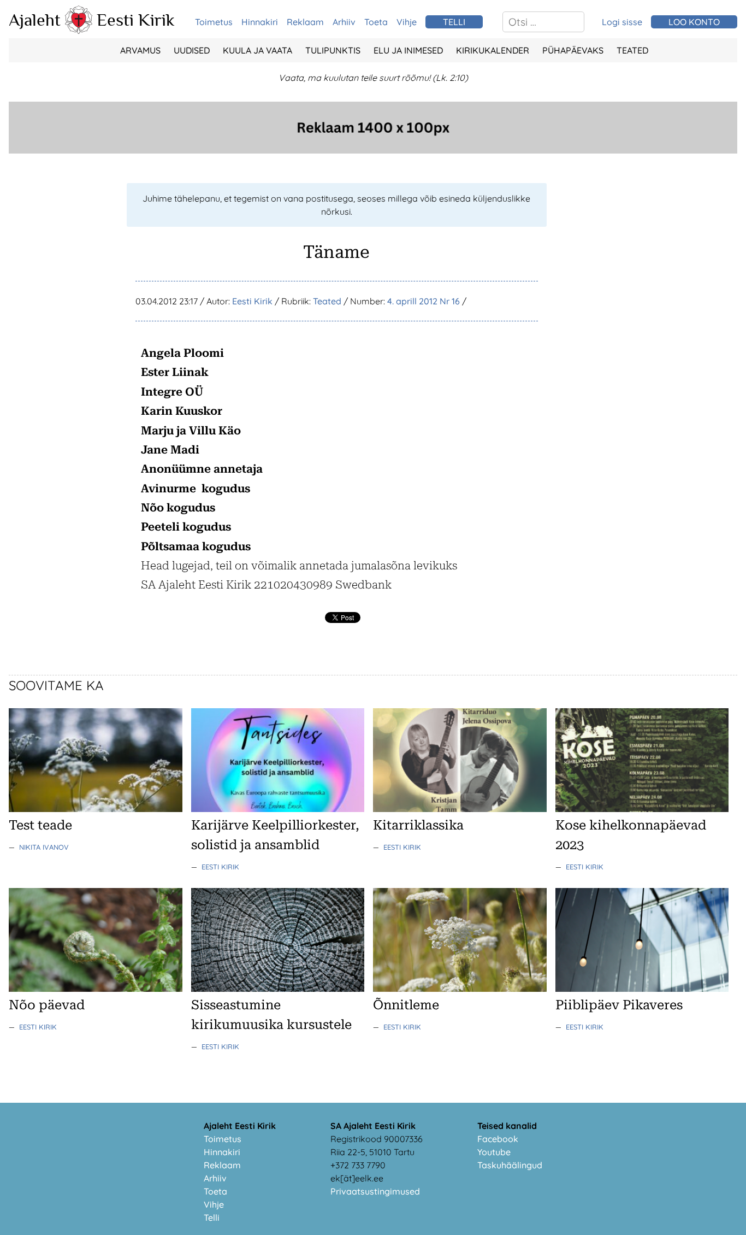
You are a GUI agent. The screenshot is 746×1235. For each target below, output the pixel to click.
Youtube (494, 1151)
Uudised (192, 50)
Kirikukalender (492, 50)
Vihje (406, 21)
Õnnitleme (406, 1005)
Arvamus (140, 50)
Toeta (376, 21)
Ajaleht (35, 20)
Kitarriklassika (418, 825)
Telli (212, 1217)
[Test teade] (95, 808)
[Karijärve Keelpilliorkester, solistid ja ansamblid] (278, 808)
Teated (632, 50)
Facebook (497, 1138)
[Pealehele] (78, 30)
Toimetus (214, 21)
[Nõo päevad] (95, 988)
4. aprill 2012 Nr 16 (423, 301)
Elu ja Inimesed (408, 50)
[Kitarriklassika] (460, 808)
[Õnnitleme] (460, 988)
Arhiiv (344, 21)
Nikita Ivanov (44, 847)
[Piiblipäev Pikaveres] (642, 988)
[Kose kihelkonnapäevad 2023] (642, 808)
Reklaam (305, 21)
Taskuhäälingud (509, 1165)
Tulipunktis (332, 50)
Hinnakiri (259, 21)
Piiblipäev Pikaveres (619, 1005)
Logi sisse (622, 21)
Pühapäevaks (572, 50)
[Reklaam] (373, 150)
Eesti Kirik (136, 20)
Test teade (40, 825)
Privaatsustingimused (375, 1191)
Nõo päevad (47, 1005)
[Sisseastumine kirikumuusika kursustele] (278, 988)
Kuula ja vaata (257, 50)
